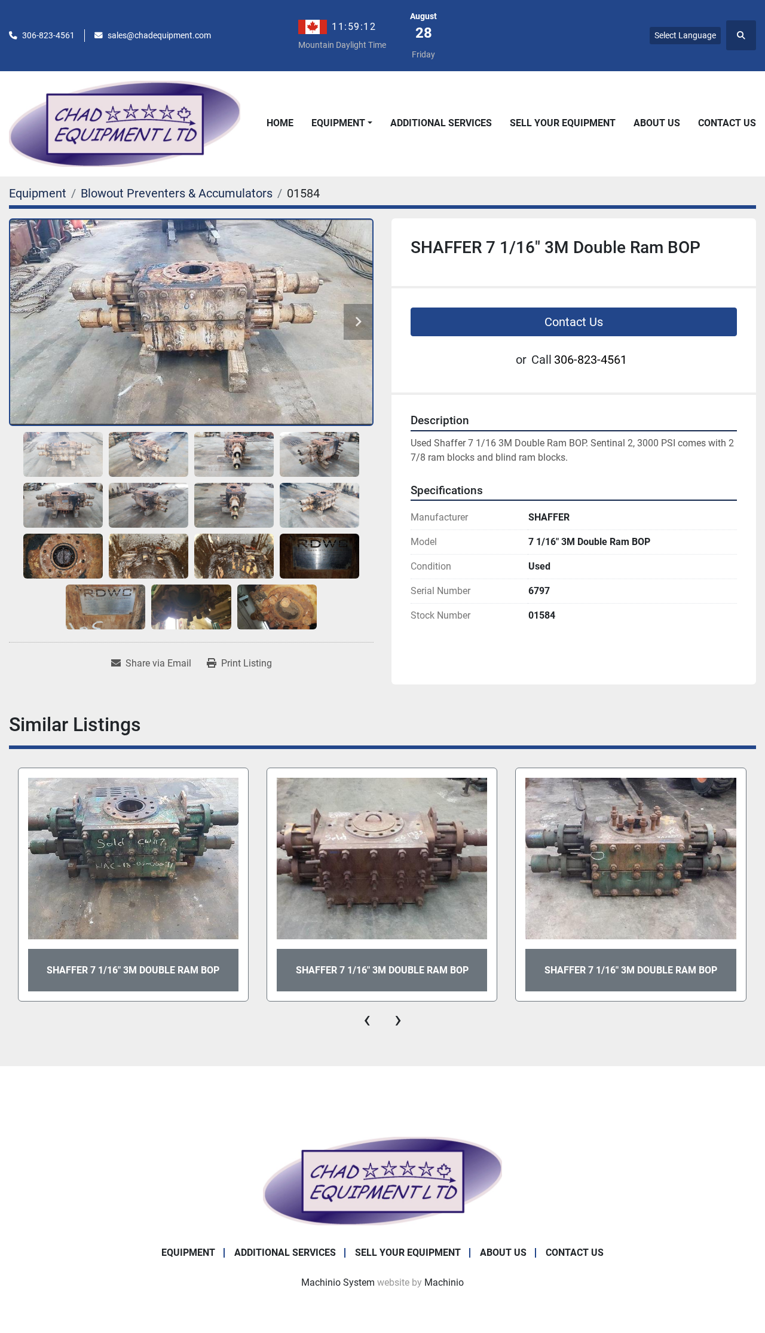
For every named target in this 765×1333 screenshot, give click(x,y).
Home (280, 123)
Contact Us (727, 123)
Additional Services (441, 123)
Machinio (444, 1282)
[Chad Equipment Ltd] (382, 1180)
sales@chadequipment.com (159, 35)
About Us (657, 123)
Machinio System (338, 1282)
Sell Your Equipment (563, 123)
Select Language (685, 35)
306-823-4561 (48, 35)
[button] (341, 123)
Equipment (338, 123)
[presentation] (367, 1019)
